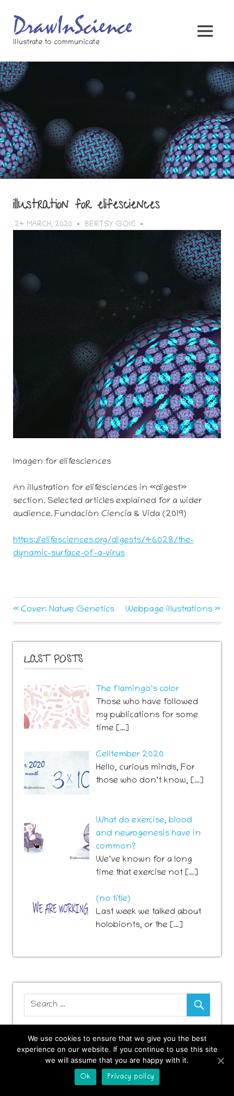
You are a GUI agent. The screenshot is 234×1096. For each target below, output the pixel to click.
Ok (85, 1077)
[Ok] (220, 1060)
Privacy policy (131, 1077)
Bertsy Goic (110, 225)
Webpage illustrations (168, 610)
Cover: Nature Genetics (67, 610)
